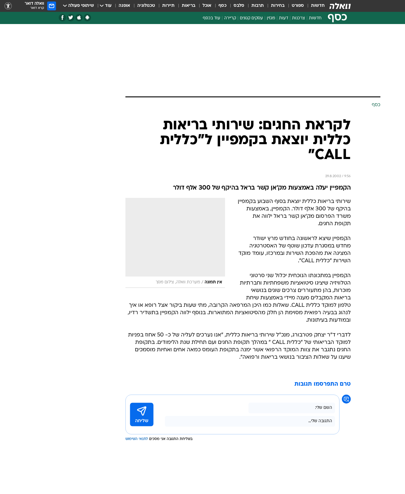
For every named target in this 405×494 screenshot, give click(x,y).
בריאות (188, 6)
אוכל (207, 6)
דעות (283, 18)
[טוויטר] (70, 17)
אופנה (124, 6)
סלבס (239, 6)
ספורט (298, 6)
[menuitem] (314, 6)
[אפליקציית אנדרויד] (87, 17)
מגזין (271, 18)
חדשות (318, 6)
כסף (223, 6)
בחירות (278, 6)
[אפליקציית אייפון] (79, 17)
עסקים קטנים (251, 18)
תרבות (257, 6)
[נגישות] (8, 6)
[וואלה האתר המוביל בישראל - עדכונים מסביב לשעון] (340, 6)
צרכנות (298, 18)
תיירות (168, 6)
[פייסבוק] (62, 17)
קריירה (230, 18)
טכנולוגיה (146, 6)
